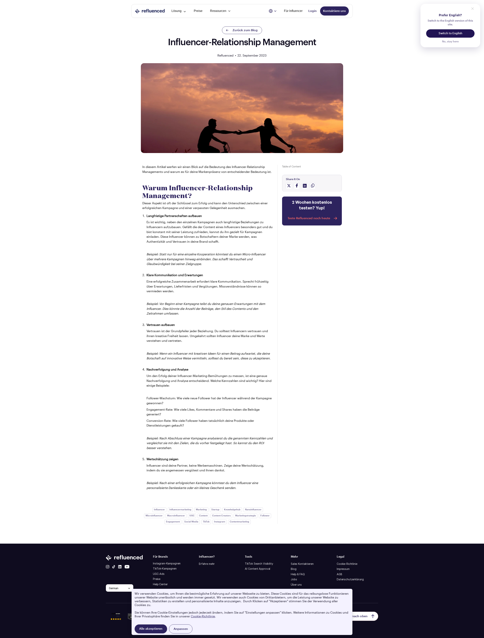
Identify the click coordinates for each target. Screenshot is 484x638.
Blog (293, 568)
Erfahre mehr (207, 563)
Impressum (343, 568)
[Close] (473, 9)
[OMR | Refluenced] (116, 622)
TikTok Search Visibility (259, 563)
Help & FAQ (298, 574)
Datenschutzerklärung (350, 579)
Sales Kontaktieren (302, 563)
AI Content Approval (257, 568)
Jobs (294, 579)
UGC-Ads (158, 573)
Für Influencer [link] (293, 10)
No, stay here (450, 41)
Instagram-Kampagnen (167, 563)
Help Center (160, 584)
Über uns (296, 584)
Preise (156, 578)
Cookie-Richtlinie (347, 563)
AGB (339, 574)
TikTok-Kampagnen (165, 568)
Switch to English (450, 33)
